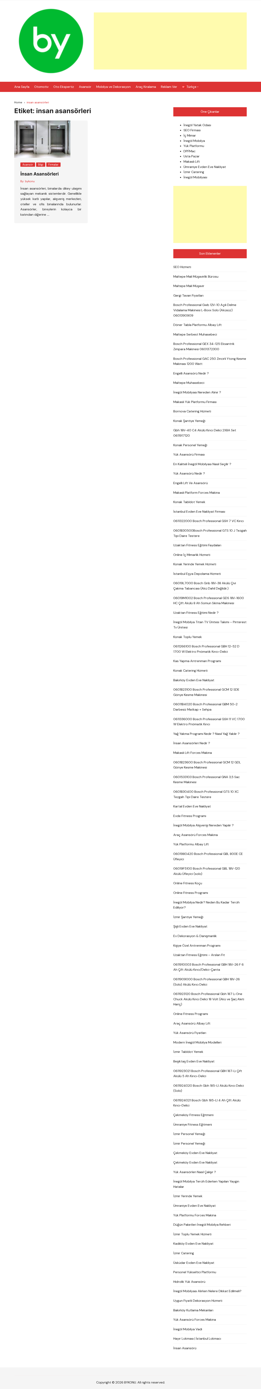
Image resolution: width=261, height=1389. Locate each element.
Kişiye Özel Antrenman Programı (196, 945)
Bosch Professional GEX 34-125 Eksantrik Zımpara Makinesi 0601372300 (203, 346)
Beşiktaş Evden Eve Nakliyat (194, 1061)
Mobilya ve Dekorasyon (113, 87)
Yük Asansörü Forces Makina (194, 1319)
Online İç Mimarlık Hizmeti (191, 555)
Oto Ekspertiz (63, 87)
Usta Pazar (192, 156)
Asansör (85, 87)
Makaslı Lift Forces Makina (192, 753)
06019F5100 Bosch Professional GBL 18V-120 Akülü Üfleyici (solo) (206, 871)
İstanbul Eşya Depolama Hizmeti (197, 574)
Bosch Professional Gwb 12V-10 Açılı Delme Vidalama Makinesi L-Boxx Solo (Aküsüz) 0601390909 (204, 310)
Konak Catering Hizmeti (190, 670)
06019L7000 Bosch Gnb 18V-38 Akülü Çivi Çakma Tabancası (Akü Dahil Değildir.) (204, 586)
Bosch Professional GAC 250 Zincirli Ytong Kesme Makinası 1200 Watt (209, 361)
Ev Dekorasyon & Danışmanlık (195, 936)
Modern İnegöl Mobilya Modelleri (197, 1042)
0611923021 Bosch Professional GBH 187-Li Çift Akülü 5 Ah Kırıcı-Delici (207, 1073)
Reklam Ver (169, 87)
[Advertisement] (170, 41)
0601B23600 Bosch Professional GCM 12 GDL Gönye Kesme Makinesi (207, 765)
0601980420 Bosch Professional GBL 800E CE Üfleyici (208, 856)
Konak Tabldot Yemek (189, 502)
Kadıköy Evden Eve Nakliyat (193, 1243)
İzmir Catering (194, 172)
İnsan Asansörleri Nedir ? (191, 743)
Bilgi (40, 164)
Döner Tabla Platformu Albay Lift (197, 325)
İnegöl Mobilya (194, 141)
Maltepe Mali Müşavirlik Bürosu (195, 276)
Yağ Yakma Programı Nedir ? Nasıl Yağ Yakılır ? (206, 734)
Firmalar (53, 164)
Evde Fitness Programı (189, 816)
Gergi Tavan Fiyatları (188, 295)
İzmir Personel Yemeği (189, 1134)
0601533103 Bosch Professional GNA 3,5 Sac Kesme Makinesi (206, 779)
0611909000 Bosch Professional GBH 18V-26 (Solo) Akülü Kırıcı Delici (206, 982)
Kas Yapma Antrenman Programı (197, 661)
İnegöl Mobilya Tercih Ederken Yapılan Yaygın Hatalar (206, 1184)
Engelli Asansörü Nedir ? (191, 373)
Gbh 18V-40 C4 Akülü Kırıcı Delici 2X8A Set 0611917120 (204, 433)
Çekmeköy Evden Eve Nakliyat (195, 1153)
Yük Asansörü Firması (189, 454)
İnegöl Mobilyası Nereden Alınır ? (197, 392)
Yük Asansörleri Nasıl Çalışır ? (194, 1172)
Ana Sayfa (21, 87)
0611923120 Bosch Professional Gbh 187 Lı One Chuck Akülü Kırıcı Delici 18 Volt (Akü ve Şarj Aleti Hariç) (208, 999)
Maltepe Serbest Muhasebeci (195, 334)
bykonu (30, 181)
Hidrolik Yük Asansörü (189, 1282)
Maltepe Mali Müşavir (188, 286)
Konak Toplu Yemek (187, 637)
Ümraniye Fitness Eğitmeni (192, 1124)
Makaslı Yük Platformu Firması (195, 402)
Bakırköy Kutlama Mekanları (193, 1310)
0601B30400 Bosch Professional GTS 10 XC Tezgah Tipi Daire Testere (206, 794)
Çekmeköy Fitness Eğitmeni (193, 1115)
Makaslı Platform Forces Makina (196, 492)
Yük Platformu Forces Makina (194, 1215)
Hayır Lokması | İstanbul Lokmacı (197, 1338)
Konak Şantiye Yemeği (189, 421)
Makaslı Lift (192, 161)
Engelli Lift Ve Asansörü (190, 483)
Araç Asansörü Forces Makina (195, 835)
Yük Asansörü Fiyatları (189, 1033)
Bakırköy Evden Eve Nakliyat (193, 680)
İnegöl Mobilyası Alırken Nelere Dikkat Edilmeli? (207, 1291)
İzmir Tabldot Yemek (188, 1052)
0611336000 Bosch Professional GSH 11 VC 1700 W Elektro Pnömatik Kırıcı (209, 722)
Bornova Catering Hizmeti (192, 411)
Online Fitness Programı (190, 893)
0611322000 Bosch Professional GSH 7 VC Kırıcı (208, 521)
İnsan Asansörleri (39, 174)
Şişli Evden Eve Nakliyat (190, 926)
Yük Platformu (194, 146)
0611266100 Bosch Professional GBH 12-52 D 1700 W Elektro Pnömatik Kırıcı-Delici (206, 649)
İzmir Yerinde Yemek (187, 1196)
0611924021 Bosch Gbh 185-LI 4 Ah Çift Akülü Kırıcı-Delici (207, 1103)
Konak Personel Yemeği (190, 445)
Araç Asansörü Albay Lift (191, 1023)
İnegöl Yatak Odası (197, 125)
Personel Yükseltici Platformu (194, 1272)
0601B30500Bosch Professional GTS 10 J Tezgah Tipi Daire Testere (210, 533)
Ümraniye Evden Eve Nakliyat (205, 167)
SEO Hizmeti (182, 267)
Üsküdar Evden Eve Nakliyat (193, 1263)
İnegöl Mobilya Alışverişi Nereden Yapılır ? (203, 825)
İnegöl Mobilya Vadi (187, 1329)
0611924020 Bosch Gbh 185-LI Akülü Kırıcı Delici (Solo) (208, 1088)
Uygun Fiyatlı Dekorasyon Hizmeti (197, 1300)
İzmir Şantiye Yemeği (188, 917)
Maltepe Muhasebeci (188, 383)
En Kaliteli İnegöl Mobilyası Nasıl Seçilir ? (202, 464)
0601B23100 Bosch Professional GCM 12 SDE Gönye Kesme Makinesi (206, 692)
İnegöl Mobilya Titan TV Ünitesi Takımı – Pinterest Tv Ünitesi (210, 624)
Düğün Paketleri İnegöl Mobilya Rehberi (202, 1224)
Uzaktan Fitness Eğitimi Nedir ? (196, 613)
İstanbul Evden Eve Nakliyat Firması (199, 511)
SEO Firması (192, 130)
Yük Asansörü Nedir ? (189, 473)
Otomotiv (41, 87)
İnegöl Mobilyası (195, 177)
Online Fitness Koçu (187, 883)
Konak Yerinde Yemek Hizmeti (194, 564)
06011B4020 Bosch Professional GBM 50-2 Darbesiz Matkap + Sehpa (205, 707)
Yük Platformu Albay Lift (191, 844)
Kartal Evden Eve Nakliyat (192, 806)
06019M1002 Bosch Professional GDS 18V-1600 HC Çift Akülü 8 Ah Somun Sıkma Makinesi (208, 600)
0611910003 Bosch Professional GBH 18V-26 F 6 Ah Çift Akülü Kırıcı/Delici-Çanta (208, 967)
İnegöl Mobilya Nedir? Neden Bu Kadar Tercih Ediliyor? (206, 905)
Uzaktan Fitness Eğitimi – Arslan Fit (199, 955)
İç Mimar (190, 135)
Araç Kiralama (146, 87)
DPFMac (190, 151)
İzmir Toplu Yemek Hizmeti (192, 1234)
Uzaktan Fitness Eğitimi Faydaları (197, 545)
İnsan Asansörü (184, 1348)
